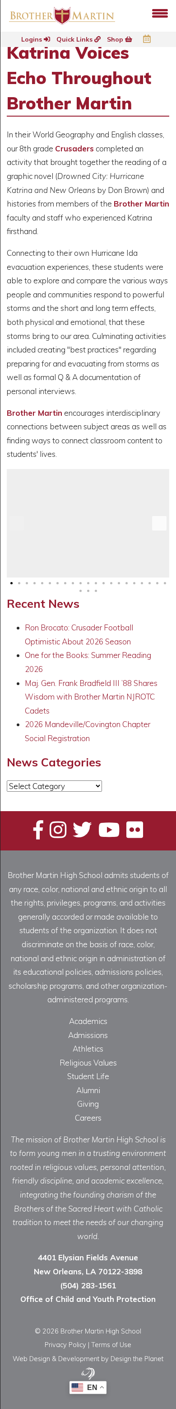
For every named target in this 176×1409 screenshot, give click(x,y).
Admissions (88, 1035)
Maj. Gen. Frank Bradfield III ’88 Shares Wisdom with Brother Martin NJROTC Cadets (91, 696)
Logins (32, 39)
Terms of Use (111, 1344)
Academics (88, 1021)
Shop (116, 39)
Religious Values (88, 1062)
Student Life (88, 1076)
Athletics (88, 1048)
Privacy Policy (65, 1344)
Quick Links (75, 39)
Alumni (88, 1090)
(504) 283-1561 (88, 1285)
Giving (88, 1103)
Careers (88, 1118)
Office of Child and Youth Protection (88, 1299)
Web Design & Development (56, 1358)
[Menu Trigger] (160, 12)
